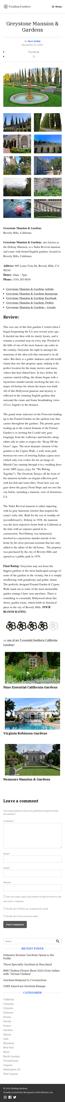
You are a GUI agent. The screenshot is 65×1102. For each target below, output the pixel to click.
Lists (5, 1038)
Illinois (7, 1034)
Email (6, 868)
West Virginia (10, 1073)
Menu (58, 6)
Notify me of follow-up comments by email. (27, 908)
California (8, 999)
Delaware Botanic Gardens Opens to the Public (28, 956)
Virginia (7, 1065)
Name (6, 853)
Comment (8, 821)
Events (7, 1017)
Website (7, 882)
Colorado (8, 1008)
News (6, 1051)
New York (8, 1047)
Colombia (8, 1003)
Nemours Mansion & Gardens (26, 779)
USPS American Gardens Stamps (24, 986)
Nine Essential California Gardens (30, 687)
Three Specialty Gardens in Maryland (27, 964)
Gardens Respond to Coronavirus (24, 980)
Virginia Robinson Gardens (25, 733)
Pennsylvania (10, 1060)
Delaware (8, 1012)
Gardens (8, 1030)
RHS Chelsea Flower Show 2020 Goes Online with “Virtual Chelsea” (31, 972)
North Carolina (11, 1056)
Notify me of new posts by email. (22, 916)
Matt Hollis (34, 41)
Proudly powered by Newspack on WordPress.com (28, 1092)
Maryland (8, 1043)
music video (24, 469)
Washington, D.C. (12, 1069)
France (7, 1025)
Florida (7, 1021)
